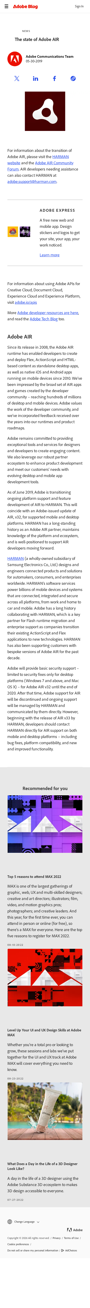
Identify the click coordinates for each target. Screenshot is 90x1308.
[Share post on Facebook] (54, 79)
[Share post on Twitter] (16, 79)
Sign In (79, 6)
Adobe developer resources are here (47, 312)
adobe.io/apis (26, 302)
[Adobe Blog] (51, 6)
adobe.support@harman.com (32, 181)
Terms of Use (71, 1238)
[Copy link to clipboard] (73, 79)
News (26, 31)
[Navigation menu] (6, 6)
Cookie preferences (18, 1244)
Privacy (57, 1238)
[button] (45, 1222)
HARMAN (15, 558)
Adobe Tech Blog (44, 318)
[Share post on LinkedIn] (35, 79)
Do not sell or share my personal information (32, 1250)
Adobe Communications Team (50, 56)
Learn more (50, 255)
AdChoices (71, 1250)
